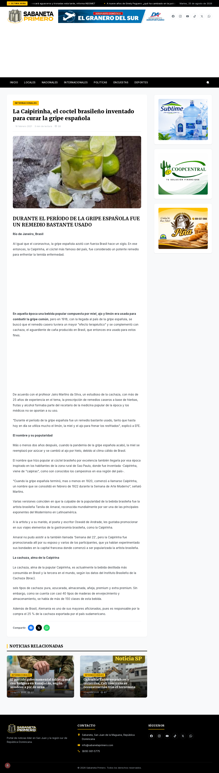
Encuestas (120, 82)
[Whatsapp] (209, 16)
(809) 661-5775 (91, 751)
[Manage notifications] (7, 765)
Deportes (141, 82)
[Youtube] (187, 16)
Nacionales (50, 82)
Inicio (14, 82)
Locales (30, 82)
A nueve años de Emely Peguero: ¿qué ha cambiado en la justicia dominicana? (125, 3)
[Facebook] (173, 16)
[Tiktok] (195, 16)
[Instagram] (180, 16)
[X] (202, 16)
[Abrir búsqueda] (208, 82)
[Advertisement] (109, 49)
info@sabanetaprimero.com (97, 745)
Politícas (100, 82)
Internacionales (76, 82)
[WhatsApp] (47, 628)
